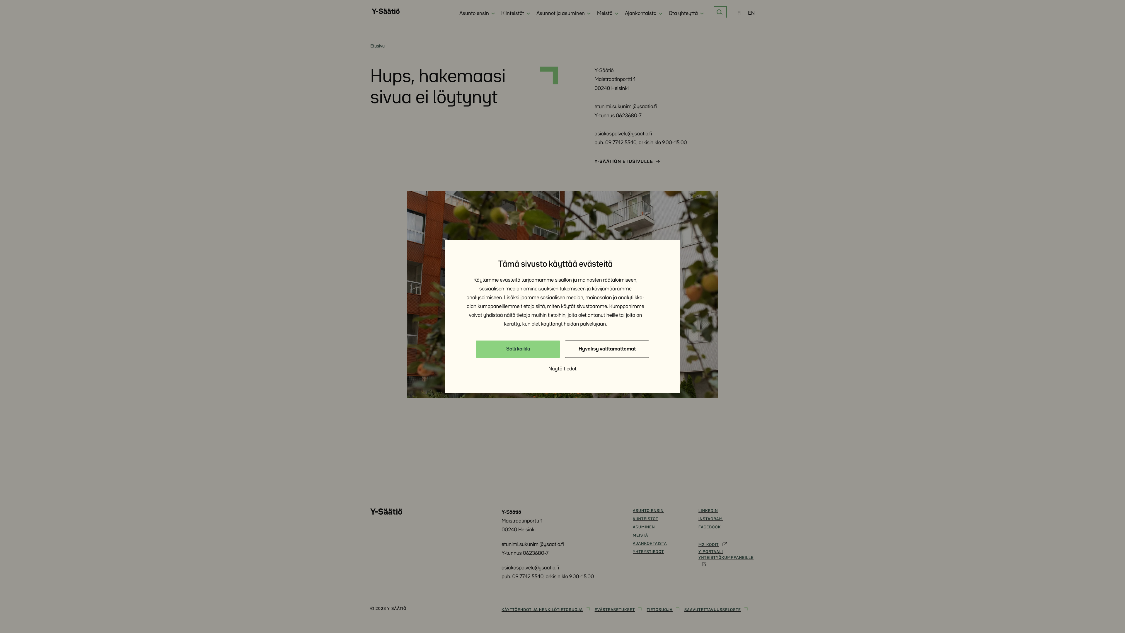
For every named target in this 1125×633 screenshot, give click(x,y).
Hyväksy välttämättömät (607, 349)
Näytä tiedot (562, 369)
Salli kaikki (518, 349)
